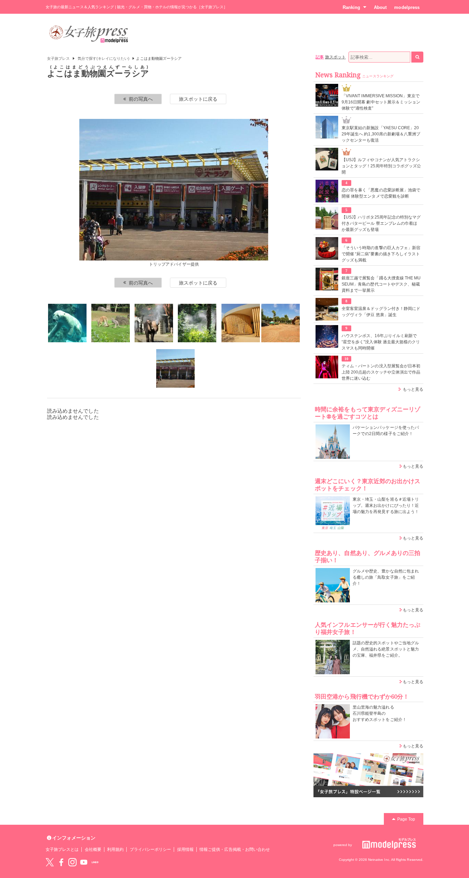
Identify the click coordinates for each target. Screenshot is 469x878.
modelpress (407, 7)
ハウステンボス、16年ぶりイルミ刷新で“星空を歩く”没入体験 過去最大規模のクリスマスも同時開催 (381, 342)
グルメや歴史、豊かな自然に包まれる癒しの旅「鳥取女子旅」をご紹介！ (386, 577)
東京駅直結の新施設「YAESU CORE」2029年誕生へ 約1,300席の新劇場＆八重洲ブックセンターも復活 (381, 134)
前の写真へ (141, 99)
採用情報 (185, 849)
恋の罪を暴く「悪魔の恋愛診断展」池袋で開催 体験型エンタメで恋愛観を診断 (381, 193)
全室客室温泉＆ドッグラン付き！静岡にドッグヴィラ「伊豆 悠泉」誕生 (381, 311)
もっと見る (413, 389)
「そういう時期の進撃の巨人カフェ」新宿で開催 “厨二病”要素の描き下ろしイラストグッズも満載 (381, 254)
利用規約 (115, 849)
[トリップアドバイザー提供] (67, 323)
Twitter (50, 862)
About (380, 7)
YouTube (84, 862)
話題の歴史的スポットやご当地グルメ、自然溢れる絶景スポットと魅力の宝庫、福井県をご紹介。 (386, 649)
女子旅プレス (58, 58)
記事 (320, 57)
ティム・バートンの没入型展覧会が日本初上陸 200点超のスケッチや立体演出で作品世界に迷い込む (381, 372)
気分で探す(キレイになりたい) (104, 58)
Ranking (351, 7)
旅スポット (335, 57)
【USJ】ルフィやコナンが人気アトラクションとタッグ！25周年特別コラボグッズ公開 (381, 166)
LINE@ (95, 862)
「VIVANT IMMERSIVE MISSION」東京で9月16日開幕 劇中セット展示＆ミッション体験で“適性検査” (381, 102)
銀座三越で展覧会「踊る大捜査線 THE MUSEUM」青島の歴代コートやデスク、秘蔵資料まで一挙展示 (381, 284)
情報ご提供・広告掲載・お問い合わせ (234, 849)
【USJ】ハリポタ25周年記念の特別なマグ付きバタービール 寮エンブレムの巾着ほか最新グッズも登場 (381, 223)
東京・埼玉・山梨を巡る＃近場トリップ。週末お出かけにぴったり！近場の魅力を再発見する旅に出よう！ (386, 505)
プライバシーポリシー (150, 849)
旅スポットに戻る (198, 99)
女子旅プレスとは (62, 849)
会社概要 (93, 849)
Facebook (61, 862)
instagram (72, 862)
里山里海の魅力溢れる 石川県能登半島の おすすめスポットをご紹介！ (380, 713)
